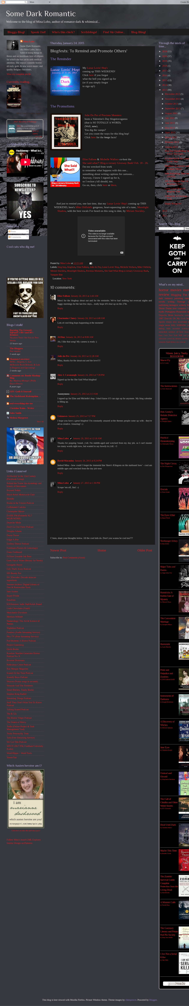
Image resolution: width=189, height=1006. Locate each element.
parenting (178, 298)
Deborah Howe (166, 602)
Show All (40, 422)
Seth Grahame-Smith (168, 679)
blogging (176, 294)
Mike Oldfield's (83, 207)
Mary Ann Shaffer (167, 937)
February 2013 (172, 142)
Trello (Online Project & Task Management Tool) (20, 728)
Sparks (162, 322)
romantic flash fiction (167, 342)
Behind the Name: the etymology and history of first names (24, 484)
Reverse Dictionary (16, 660)
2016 (165, 75)
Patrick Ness (166, 905)
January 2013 (171, 147)
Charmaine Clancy (66, 318)
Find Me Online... (114, 32)
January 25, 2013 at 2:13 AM (84, 394)
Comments (15, 237)
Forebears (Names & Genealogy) (22, 548)
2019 (165, 61)
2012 (165, 211)
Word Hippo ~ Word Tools (19, 753)
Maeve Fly (165, 360)
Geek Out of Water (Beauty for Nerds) (25, 560)
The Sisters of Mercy (16, 722)
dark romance (166, 298)
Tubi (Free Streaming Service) (21, 737)
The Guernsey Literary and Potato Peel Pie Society (169, 931)
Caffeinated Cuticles (16, 507)
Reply (60, 308)
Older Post (144, 550)
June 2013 (170, 123)
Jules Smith (15, 413)
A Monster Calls (167, 902)
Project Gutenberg (15, 645)
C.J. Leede (165, 363)
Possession (181, 311)
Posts (13, 231)
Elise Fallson (89, 159)
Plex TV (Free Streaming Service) (22, 636)
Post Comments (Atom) (74, 557)
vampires (181, 308)
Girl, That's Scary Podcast (19, 569)
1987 (161, 318)
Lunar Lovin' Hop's (97, 67)
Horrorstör (165, 644)
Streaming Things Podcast (19, 698)
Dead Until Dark (168, 825)
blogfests (71, 267)
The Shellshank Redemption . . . (25, 397)
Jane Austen (12, 591)
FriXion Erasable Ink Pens (19, 556)
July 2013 (170, 118)
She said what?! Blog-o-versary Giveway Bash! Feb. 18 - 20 (115, 162)
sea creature (181, 342)
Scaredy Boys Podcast (17, 677)
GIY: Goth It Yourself (20, 391)
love (175, 308)
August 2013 (171, 113)
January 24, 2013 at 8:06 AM (79, 337)
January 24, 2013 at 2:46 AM (84, 296)
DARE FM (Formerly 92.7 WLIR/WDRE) (19, 517)
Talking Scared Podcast (17, 709)
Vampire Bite (56, 274)
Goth (166, 335)
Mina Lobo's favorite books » (30, 113)
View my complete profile (19, 74)
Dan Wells (165, 960)
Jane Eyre (164, 747)
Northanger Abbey (169, 541)
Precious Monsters (94, 271)
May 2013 (170, 128)
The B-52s (12, 714)
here (91, 75)
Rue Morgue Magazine (17, 669)
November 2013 (173, 99)
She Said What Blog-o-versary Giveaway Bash (126, 271)
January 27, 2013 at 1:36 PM (86, 483)
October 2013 (172, 104)
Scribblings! (89, 32)
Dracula (168, 318)
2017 (165, 70)
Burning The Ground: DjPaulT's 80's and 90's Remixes (21, 332)
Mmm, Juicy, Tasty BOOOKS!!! (177, 355)
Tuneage (181, 301)
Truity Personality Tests (17, 733)
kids (168, 328)
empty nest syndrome (176, 322)
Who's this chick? (63, 32)
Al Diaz (61, 337)
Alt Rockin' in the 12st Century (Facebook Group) (21, 477)
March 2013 (171, 137)
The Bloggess (16, 348)
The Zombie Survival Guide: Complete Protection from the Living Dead (169, 883)
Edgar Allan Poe (167, 573)
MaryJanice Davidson (17, 612)
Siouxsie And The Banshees (20, 685)
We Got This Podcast (16, 742)
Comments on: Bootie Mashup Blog (25, 376)
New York (67, 278)
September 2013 (173, 108)
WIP (180, 335)
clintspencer (130, 1000)
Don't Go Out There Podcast (20, 527)
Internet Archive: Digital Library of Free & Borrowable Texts (23, 586)
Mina (19, 126)
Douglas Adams (14, 531)
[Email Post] (90, 263)
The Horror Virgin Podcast (19, 718)
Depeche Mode (14, 522)
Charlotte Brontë (167, 750)
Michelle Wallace (109, 159)
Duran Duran (13, 535)
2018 (165, 66)
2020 (165, 56)
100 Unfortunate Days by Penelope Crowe (176, 182)
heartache (179, 315)
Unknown (62, 416)
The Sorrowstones (168, 386)
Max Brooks (166, 892)
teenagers (173, 305)
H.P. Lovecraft (166, 808)
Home (102, 550)
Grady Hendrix (166, 647)
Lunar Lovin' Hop (110, 267)
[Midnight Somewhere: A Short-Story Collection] (14, 107)
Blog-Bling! (138, 32)
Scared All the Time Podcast (20, 673)
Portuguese (170, 311)
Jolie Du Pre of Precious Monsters (103, 115)
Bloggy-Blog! (16, 32)
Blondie (10, 498)
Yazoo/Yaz (12, 757)
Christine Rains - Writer (22, 408)
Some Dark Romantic (41, 13)
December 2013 (173, 94)
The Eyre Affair (167, 515)
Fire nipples (15, 351)
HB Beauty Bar (14, 573)
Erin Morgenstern (167, 466)
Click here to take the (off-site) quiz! (25, 830)
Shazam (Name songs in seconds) (22, 681)
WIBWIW (181, 325)
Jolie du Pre (95, 267)
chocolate (163, 338)
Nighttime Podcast (15, 628)
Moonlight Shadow (76, 271)
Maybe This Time (168, 850)
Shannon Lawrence (19, 359)
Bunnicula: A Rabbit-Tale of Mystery (167, 596)
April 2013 (170, 132)
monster (176, 328)
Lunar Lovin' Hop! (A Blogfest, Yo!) (175, 190)
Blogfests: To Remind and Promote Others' (177, 167)
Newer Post (58, 550)
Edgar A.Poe (13, 539)
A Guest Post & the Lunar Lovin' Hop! (177, 160)
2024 (165, 51)
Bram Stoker (166, 492)
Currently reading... (19, 81)
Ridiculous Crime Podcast (19, 664)
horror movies (170, 290)
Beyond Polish (13, 490)
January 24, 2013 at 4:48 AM (91, 318)
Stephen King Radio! (16, 694)
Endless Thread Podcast (18, 543)
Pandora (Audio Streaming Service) (23, 632)
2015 (165, 80)
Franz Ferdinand (14, 552)
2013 (165, 90)
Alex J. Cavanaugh (67, 375)
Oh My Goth (179, 318)
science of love (175, 332)
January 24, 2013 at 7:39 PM (91, 375)
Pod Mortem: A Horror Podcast (21, 640)
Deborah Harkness (167, 728)
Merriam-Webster (15, 616)
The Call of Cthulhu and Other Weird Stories (169, 802)
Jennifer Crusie (166, 853)
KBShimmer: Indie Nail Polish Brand (24, 604)
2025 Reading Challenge (25, 121)
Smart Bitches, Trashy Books (20, 690)
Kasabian (11, 600)
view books (38, 137)
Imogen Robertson (167, 702)
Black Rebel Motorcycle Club (21, 494)
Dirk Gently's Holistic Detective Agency (168, 415)
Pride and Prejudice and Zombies (166, 673)
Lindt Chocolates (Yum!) (18, 608)
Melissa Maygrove (19, 417)
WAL (173, 325)
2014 (165, 85)
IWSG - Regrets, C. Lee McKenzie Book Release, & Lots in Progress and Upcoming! (25, 364)
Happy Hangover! (173, 203)
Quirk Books (13, 649)
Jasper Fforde (13, 596)
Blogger (153, 1000)
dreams (178, 338)
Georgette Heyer (14, 565)
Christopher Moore (15, 511)
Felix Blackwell (167, 389)
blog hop (62, 267)
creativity (171, 338)
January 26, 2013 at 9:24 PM (88, 460)
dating (161, 328)
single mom (164, 325)
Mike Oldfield (143, 267)
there (113, 185)
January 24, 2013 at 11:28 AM (84, 356)
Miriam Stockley (135, 210)
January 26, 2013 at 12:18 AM (87, 438)
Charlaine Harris (167, 827)
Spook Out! (38, 32)
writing (171, 301)
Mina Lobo (63, 438)
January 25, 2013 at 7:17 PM (81, 416)
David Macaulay (65, 460)
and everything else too (21, 403)
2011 (165, 215)
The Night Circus (168, 463)
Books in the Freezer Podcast (20, 503)
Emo (160, 335)
